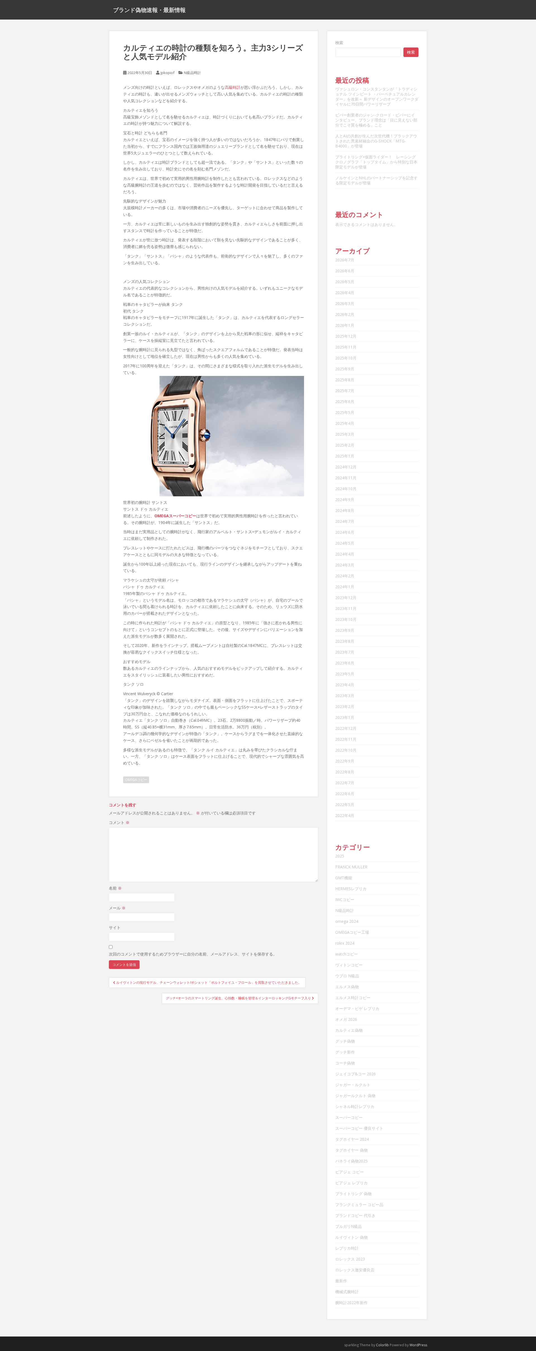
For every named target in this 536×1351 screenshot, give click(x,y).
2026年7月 (344, 260)
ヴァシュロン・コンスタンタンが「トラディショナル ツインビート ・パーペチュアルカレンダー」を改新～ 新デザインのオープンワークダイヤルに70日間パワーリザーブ (376, 96)
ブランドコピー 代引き (355, 1215)
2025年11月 (345, 347)
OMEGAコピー (136, 779)
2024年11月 (345, 477)
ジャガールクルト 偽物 (355, 1095)
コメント (119, 822)
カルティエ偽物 (349, 1030)
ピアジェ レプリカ (351, 1182)
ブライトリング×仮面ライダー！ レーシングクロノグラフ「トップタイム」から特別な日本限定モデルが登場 (376, 162)
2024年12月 (345, 467)
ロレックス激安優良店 (354, 1270)
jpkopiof (167, 72)
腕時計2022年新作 (351, 1302)
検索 (339, 42)
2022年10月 (345, 750)
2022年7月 (344, 782)
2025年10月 (345, 358)
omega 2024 (346, 921)
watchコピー (346, 954)
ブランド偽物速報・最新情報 (149, 9)
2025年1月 (344, 456)
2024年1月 (344, 586)
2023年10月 (345, 619)
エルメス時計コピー (352, 997)
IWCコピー (344, 899)
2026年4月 (344, 292)
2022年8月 (344, 772)
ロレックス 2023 (350, 1259)
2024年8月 (344, 510)
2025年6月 (344, 401)
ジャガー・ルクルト (352, 1084)
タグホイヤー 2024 (352, 1139)
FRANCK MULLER (351, 866)
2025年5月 (344, 412)
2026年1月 (344, 325)
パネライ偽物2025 (351, 1161)
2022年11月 (345, 739)
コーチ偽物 (345, 1063)
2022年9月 (344, 761)
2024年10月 (345, 488)
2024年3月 (344, 565)
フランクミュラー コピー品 (359, 1204)
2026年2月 (344, 314)
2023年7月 (344, 652)
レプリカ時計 (347, 1248)
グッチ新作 (345, 1052)
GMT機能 (343, 877)
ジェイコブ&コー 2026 (355, 1073)
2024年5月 (344, 543)
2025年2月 (344, 445)
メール (117, 908)
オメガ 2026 (346, 1019)
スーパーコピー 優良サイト (359, 1128)
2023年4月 (344, 684)
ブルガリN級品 (348, 1226)
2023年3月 (344, 695)
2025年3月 (344, 434)
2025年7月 (344, 390)
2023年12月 (345, 597)
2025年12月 (345, 336)
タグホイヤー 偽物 (351, 1150)
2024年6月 (344, 532)
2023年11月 (345, 608)
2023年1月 (344, 717)
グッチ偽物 (345, 1041)
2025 (339, 856)
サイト (115, 927)
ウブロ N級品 (347, 975)
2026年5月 (344, 281)
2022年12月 (345, 728)
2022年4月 (344, 815)
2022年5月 (344, 804)
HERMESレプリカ (351, 888)
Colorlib (382, 1345)
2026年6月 (344, 270)
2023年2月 (344, 706)
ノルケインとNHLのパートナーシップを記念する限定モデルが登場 (376, 180)
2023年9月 (344, 630)
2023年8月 (344, 641)
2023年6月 (344, 663)
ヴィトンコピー (349, 965)
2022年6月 (344, 793)
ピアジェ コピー (349, 1171)
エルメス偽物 (347, 986)
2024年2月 (344, 575)
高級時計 (232, 87)
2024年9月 (344, 499)
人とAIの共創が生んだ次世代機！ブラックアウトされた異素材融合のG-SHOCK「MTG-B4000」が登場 (376, 141)
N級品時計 (192, 72)
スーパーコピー (349, 1117)
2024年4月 (344, 554)
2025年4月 (344, 423)
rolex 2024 (344, 943)
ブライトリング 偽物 (353, 1193)
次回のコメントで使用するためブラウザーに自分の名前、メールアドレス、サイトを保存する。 (193, 954)
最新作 (341, 1280)
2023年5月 (344, 673)
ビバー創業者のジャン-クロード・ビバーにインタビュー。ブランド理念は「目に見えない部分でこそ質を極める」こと (376, 120)
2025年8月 (344, 379)
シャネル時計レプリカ (354, 1106)
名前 (115, 888)
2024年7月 (344, 521)
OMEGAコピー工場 (352, 932)
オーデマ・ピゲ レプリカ (357, 1008)
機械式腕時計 (347, 1291)
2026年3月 (344, 303)
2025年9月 (344, 368)
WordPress (418, 1345)
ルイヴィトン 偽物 (351, 1237)
